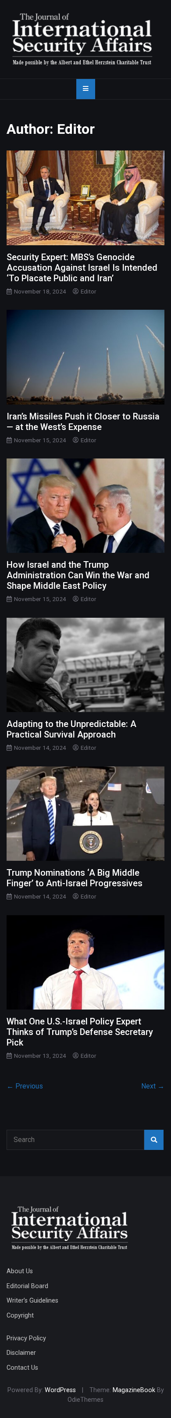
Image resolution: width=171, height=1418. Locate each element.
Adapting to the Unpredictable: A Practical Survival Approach (71, 729)
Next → (152, 1086)
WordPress (60, 1390)
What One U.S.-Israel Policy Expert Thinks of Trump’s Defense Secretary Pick (80, 1032)
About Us (20, 1271)
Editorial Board (27, 1286)
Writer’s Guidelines (32, 1300)
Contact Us (22, 1367)
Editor (88, 291)
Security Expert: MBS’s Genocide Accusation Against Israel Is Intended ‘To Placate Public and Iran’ (82, 267)
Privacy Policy (26, 1338)
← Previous (25, 1086)
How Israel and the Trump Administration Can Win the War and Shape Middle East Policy (78, 575)
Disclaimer (21, 1353)
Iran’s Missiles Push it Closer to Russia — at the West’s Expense (83, 421)
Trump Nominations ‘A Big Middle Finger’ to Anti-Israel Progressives (74, 877)
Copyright (20, 1315)
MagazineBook (134, 1390)
